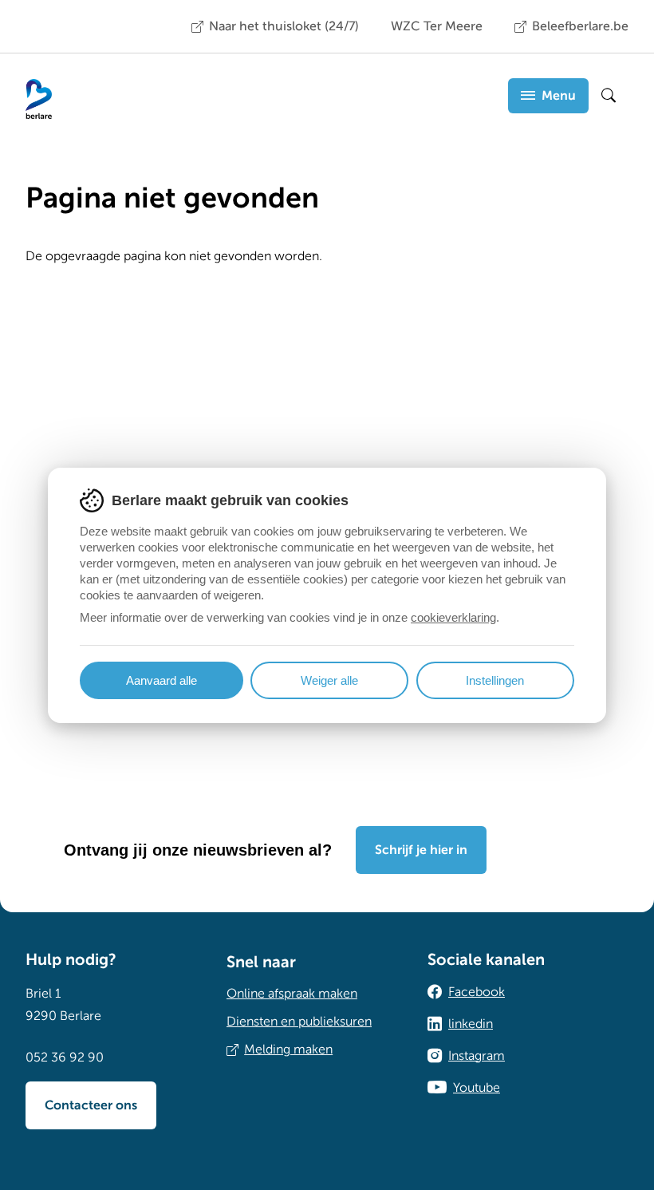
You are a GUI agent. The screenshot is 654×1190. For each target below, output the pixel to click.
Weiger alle (329, 680)
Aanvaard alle (161, 680)
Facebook (476, 992)
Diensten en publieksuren (299, 1021)
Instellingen (495, 680)
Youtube (476, 1088)
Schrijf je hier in (421, 850)
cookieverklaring (453, 617)
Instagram (476, 1056)
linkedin (470, 1024)
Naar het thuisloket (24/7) (284, 26)
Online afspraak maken (292, 993)
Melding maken (288, 1049)
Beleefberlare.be (580, 26)
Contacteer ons (91, 1105)
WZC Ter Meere (437, 26)
